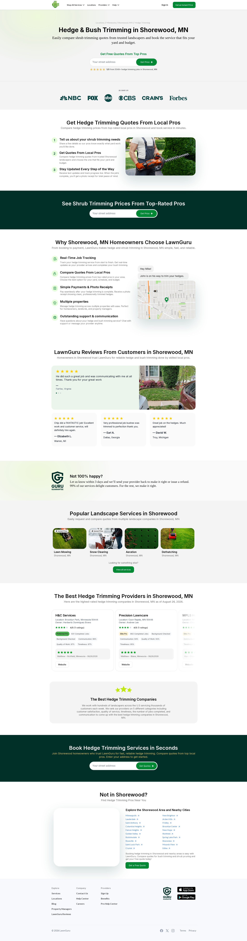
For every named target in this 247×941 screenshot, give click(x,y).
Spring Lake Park (170, 837)
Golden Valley (132, 833)
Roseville (130, 841)
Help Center (82, 898)
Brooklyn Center (169, 826)
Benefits (105, 898)
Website (62, 664)
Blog (54, 903)
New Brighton (168, 815)
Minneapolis (131, 815)
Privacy (192, 930)
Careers (80, 903)
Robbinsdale (131, 837)
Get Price (144, 62)
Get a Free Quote (137, 865)
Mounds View (168, 844)
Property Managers (62, 909)
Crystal (129, 848)
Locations (100, 22)
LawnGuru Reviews (61, 914)
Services (56, 893)
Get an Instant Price (184, 5)
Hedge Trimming (142, 22)
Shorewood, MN (125, 22)
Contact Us (82, 893)
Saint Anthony (132, 822)
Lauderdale (130, 819)
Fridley (165, 822)
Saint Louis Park (133, 844)
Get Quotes (145, 766)
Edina (164, 848)
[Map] (87, 837)
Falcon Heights (132, 830)
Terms (183, 930)
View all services (123, 569)
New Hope (167, 830)
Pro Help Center (109, 903)
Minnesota (111, 22)
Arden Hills (167, 819)
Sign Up (105, 893)
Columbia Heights (134, 826)
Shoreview (167, 841)
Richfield (166, 833)
